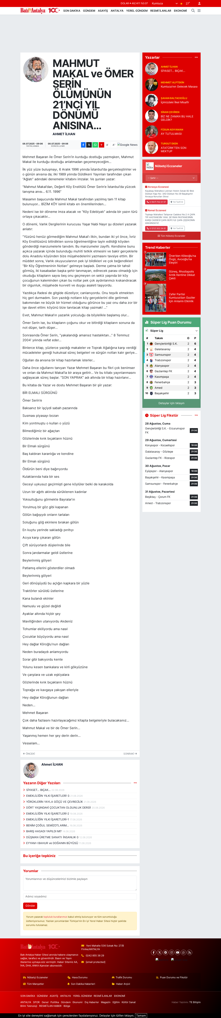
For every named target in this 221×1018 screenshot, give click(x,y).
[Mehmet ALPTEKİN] (151, 84)
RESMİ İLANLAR (160, 10)
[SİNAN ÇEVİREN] (151, 115)
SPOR (36, 1002)
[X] (159, 952)
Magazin (105, 1002)
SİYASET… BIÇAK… (38, 790)
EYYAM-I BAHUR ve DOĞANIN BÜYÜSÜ (52, 843)
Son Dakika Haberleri (83, 983)
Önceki (30, 753)
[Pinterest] (165, 952)
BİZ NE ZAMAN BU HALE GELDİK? (177, 118)
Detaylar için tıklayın (171, 403)
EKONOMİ (180, 10)
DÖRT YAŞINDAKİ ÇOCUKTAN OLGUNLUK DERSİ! (59, 807)
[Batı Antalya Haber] (40, 10)
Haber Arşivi (123, 983)
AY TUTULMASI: (171, 133)
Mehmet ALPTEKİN (172, 82)
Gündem (66, 1002)
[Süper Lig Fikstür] (196, 415)
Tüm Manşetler (35, 983)
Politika (54, 1002)
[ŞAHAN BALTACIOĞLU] (151, 100)
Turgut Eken (169, 143)
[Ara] (193, 11)
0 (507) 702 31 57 (158, 202)
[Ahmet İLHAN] (36, 69)
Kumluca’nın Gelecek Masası (179, 86)
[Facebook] (153, 952)
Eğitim (116, 1002)
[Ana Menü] (199, 11)
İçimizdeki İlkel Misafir (175, 102)
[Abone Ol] (127, 145)
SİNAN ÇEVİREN (170, 112)
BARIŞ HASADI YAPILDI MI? (44, 831)
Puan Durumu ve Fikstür (174, 977)
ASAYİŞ (103, 10)
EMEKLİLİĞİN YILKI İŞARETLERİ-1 (48, 819)
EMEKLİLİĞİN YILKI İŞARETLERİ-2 (48, 813)
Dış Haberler (92, 1002)
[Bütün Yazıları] (135, 783)
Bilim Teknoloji (28, 1006)
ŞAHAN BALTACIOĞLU (174, 98)
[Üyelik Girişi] (198, 3)
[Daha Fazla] (101, 145)
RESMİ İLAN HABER (50, 1006)
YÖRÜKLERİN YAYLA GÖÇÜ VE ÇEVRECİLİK (55, 801)
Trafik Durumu (124, 977)
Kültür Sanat (129, 1002)
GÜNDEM (89, 10)
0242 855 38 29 (95, 955)
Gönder (30, 905)
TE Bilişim (195, 1002)
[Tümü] (196, 57)
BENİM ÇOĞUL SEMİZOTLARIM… (48, 825)
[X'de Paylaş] (89, 145)
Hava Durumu (80, 977)
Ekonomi (78, 1002)
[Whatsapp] (183, 952)
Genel (45, 1002)
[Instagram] (171, 952)
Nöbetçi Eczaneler (37, 977)
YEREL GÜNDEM (137, 10)
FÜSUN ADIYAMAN (172, 129)
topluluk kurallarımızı (56, 916)
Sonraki (129, 753)
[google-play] (179, 960)
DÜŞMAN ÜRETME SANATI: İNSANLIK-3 (52, 837)
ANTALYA (117, 10)
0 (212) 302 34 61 (158, 228)
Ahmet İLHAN (64, 134)
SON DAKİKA (71, 10)
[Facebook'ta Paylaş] (83, 145)
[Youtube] (177, 952)
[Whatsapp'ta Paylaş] (95, 145)
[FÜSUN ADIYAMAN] (151, 131)
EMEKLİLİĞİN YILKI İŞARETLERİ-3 (48, 795)
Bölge (67, 1006)
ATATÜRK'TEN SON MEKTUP (173, 149)
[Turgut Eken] (151, 147)
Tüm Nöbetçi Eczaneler (173, 235)
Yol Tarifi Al (178, 202)
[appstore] (162, 960)
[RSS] (189, 952)
